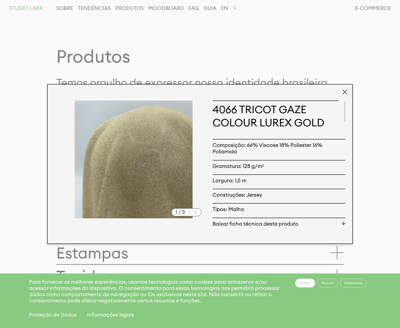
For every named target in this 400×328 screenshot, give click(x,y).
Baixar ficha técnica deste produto (256, 224)
